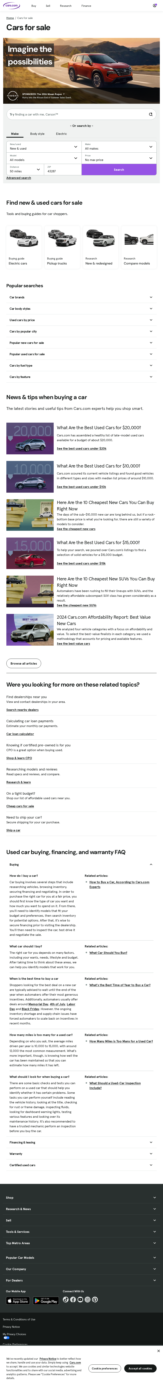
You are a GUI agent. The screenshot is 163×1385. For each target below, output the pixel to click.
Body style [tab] (37, 134)
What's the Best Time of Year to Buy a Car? (119, 985)
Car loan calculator (20, 734)
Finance (86, 6)
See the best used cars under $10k (81, 487)
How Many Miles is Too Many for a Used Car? (121, 1041)
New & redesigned (98, 263)
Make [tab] (15, 134)
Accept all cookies (140, 1368)
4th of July (57, 1004)
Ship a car (13, 830)
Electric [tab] (61, 134)
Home (10, 18)
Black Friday (30, 1009)
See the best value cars (73, 643)
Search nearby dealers (22, 710)
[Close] (158, 1351)
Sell (48, 6)
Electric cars (18, 263)
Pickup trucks (57, 263)
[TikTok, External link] (66, 1299)
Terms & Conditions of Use (19, 1319)
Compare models (137, 263)
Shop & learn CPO (19, 758)
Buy (33, 6)
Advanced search (18, 178)
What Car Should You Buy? (108, 953)
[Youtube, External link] (80, 1299)
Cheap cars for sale (20, 806)
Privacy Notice (11, 1327)
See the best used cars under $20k (81, 448)
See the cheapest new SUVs (76, 605)
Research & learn (18, 782)
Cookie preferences (105, 1368)
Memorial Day (38, 1004)
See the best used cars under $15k (81, 563)
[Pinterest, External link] (95, 1299)
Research (66, 6)
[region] (81, 1365)
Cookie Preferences (15, 1344)
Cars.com (75, 1362)
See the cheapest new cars (76, 529)
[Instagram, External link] (87, 1299)
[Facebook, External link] (73, 1299)
